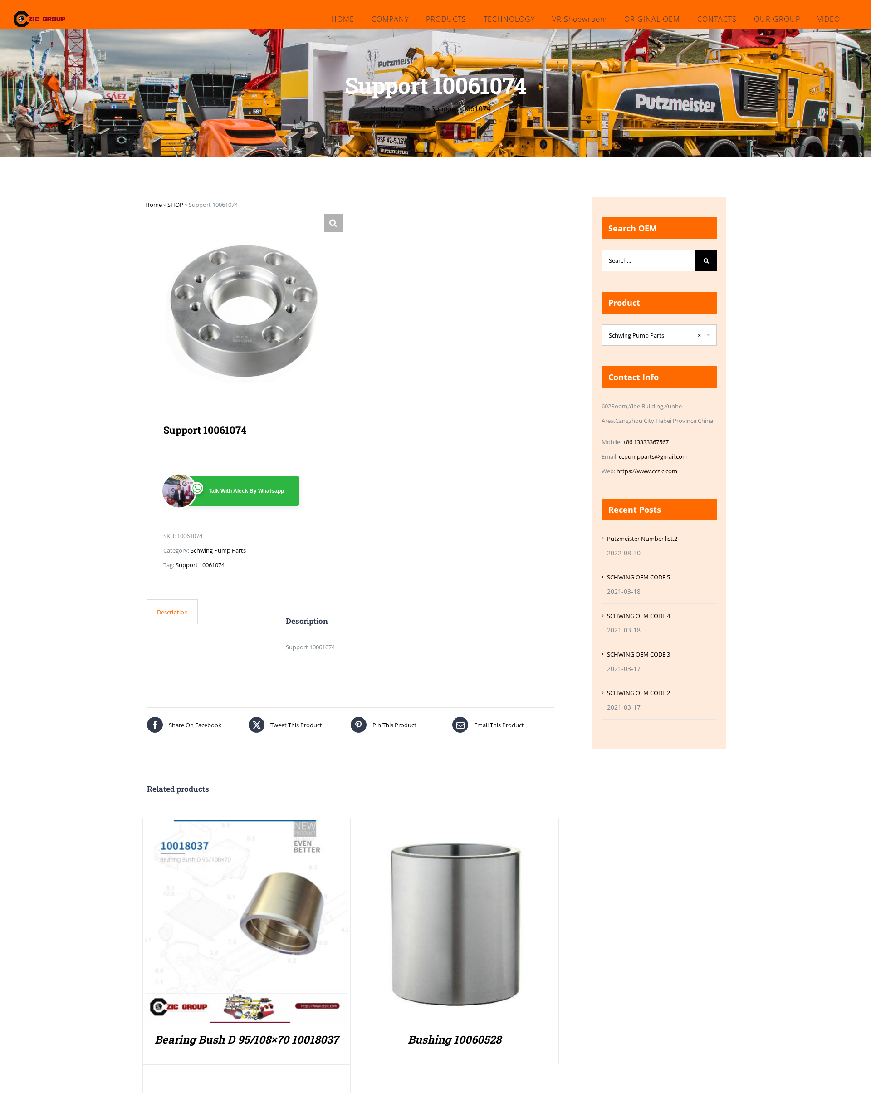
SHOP (415, 108)
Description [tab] (172, 612)
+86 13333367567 (646, 442)
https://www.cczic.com (647, 471)
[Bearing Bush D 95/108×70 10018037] (246, 827)
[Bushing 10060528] (454, 827)
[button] (333, 223)
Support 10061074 (200, 565)
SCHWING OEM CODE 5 (638, 577)
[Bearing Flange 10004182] (246, 1074)
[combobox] (659, 335)
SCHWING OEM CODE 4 (638, 616)
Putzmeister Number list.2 (642, 538)
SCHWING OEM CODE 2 (638, 693)
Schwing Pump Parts (218, 550)
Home (390, 108)
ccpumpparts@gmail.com (653, 456)
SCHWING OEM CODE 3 (638, 654)
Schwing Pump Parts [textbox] (655, 335)
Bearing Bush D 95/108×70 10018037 (246, 1039)
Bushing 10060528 (454, 1039)
